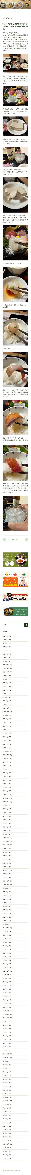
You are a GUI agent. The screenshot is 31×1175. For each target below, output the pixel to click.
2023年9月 (6, 762)
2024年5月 (6, 733)
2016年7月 (6, 1072)
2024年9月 (6, 719)
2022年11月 (6, 798)
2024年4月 (6, 737)
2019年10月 (6, 931)
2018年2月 (6, 1003)
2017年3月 (6, 1043)
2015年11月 (6, 1101)
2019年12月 (6, 924)
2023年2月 (6, 787)
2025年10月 (6, 672)
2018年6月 (6, 989)
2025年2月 (6, 701)
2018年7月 (6, 985)
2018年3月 (6, 1000)
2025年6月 (6, 686)
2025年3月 (6, 697)
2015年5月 (6, 1122)
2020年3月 (6, 913)
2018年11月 (6, 971)
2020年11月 (6, 884)
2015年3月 (6, 1129)
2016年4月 (6, 1083)
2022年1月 (6, 834)
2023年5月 (6, 776)
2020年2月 (6, 917)
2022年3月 (6, 827)
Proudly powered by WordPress (11, 1170)
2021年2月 (6, 874)
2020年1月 (6, 920)
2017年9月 (6, 1021)
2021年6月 (6, 859)
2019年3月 (6, 956)
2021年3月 (6, 870)
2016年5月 (6, 1079)
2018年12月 (6, 967)
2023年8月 (6, 766)
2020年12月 (6, 881)
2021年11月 (6, 841)
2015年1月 (6, 1137)
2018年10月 (6, 974)
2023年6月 (6, 773)
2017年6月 (6, 1032)
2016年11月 (6, 1057)
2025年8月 (6, 679)
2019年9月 (6, 935)
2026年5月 (6, 647)
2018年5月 (6, 992)
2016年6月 (6, 1075)
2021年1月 (6, 877)
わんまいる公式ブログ (13, 2)
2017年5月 (6, 1036)
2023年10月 (6, 758)
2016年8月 (6, 1068)
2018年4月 (6, 996)
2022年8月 (6, 809)
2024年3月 (6, 740)
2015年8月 (6, 1111)
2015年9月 (6, 1108)
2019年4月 (6, 953)
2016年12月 (6, 1054)
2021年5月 (6, 863)
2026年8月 (6, 636)
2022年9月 (6, 805)
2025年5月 (6, 690)
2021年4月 (6, 866)
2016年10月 (6, 1061)
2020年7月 (6, 899)
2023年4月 (6, 780)
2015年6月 (6, 1119)
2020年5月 (6, 906)
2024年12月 (6, 708)
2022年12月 (6, 794)
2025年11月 (6, 668)
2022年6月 (6, 816)
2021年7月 (6, 856)
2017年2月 (6, 1046)
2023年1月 (6, 791)
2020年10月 (6, 888)
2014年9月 (6, 1151)
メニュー (16, 11)
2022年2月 (6, 830)
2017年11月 (6, 1014)
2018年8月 (6, 982)
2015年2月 (6, 1133)
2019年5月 (6, 949)
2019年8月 (6, 938)
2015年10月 (6, 1104)
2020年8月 (6, 895)
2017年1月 (6, 1050)
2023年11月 (6, 755)
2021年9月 (6, 848)
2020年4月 (6, 910)
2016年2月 (6, 1090)
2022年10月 (6, 802)
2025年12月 (6, 665)
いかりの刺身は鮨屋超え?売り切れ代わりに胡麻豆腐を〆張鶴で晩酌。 (15, 26)
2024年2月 (6, 744)
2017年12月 (6, 1010)
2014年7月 (6, 1158)
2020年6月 (6, 902)
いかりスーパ (21, 37)
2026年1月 (6, 661)
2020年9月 (6, 892)
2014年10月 (6, 1147)
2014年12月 (6, 1140)
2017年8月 (6, 1025)
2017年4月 (6, 1039)
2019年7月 (6, 942)
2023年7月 (6, 769)
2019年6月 (6, 946)
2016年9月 (6, 1065)
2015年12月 (6, 1097)
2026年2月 (6, 657)
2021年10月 (6, 845)
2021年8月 (6, 852)
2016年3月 (6, 1086)
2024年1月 (6, 747)
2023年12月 (6, 751)
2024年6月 (6, 729)
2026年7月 (6, 639)
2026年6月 (6, 643)
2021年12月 (6, 837)
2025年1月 (6, 704)
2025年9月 (6, 675)
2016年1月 (6, 1093)
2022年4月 (6, 823)
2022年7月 (6, 812)
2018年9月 (6, 978)
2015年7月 (6, 1115)
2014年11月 (6, 1144)
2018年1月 (6, 1007)
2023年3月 (6, 783)
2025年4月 (6, 693)
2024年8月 (6, 722)
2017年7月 (6, 1029)
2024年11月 (6, 711)
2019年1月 (6, 964)
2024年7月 (6, 726)
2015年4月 (6, 1126)
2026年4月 (6, 650)
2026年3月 (6, 654)
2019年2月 (6, 960)
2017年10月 (6, 1018)
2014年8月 (6, 1155)
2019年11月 (6, 928)
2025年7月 (6, 683)
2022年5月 (6, 820)
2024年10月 (6, 715)
